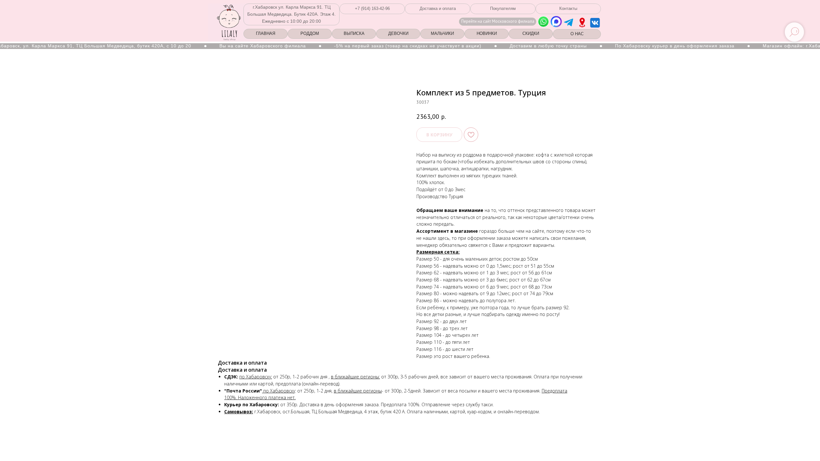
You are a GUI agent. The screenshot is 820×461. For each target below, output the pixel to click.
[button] (372, 9)
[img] (582, 22)
